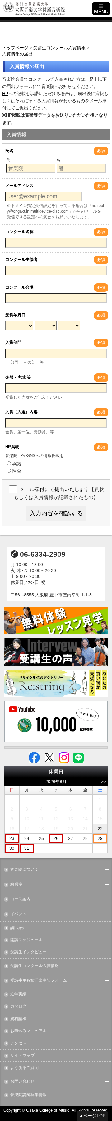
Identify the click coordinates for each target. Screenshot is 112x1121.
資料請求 (18, 1019)
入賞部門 (13, 342)
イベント (18, 914)
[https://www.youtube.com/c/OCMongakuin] (55, 721)
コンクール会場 (19, 287)
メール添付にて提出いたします (54, 489)
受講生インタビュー (28, 952)
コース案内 (20, 899)
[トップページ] (46, 9)
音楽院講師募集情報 (28, 1095)
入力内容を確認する (56, 513)
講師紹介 (18, 928)
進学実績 (18, 994)
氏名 (9, 150)
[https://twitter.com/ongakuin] (49, 757)
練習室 (16, 885)
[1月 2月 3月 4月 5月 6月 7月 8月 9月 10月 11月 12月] (46, 326)
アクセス (18, 1043)
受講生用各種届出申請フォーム (38, 981)
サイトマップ (22, 1056)
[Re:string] (55, 683)
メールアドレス (19, 185)
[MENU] (101, 8)
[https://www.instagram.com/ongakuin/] (64, 757)
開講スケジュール (26, 940)
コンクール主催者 (21, 259)
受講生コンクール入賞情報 (34, 966)
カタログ (18, 1006)
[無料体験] (55, 620)
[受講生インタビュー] (55, 652)
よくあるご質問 (24, 1068)
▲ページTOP (92, 1115)
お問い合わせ (22, 1082)
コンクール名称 (19, 231)
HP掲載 (12, 447)
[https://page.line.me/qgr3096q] (78, 757)
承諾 (16, 463)
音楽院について (24, 870)
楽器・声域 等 (18, 377)
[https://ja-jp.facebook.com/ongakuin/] (34, 757)
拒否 (16, 471)
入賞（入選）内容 (21, 412)
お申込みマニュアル (28, 1031)
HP (5, 93)
